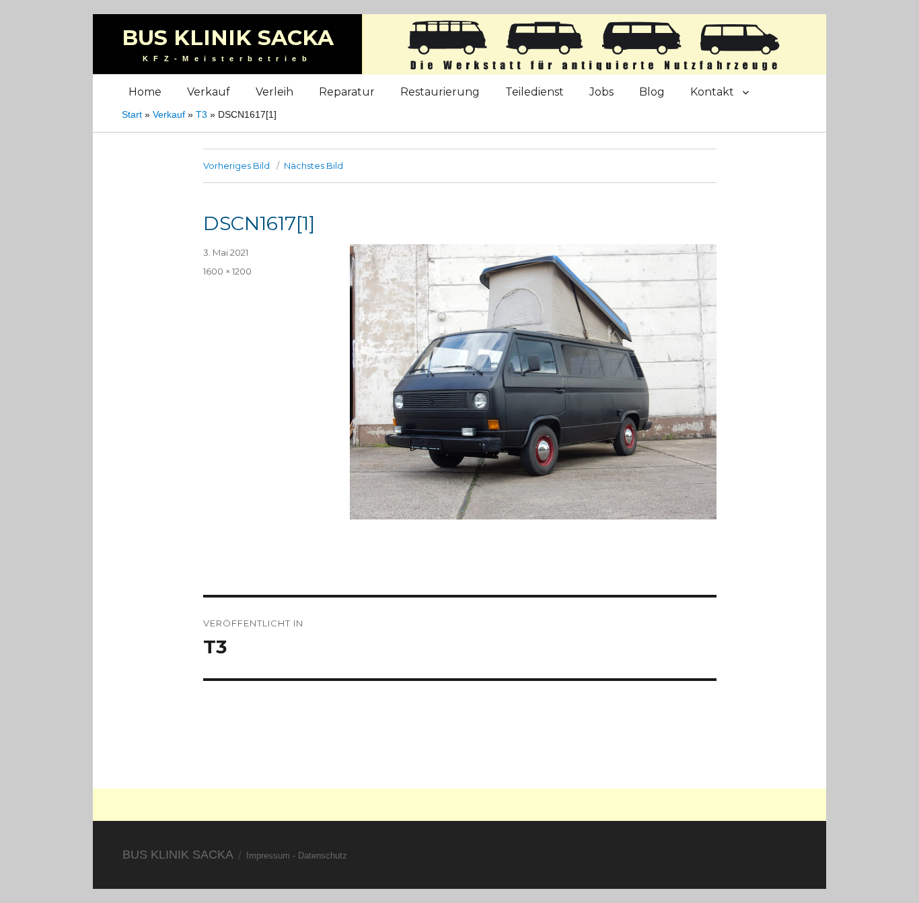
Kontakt (712, 91)
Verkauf (208, 91)
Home (144, 91)
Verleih (274, 91)
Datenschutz (322, 856)
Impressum (268, 856)
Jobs (601, 91)
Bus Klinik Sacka (228, 37)
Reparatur (347, 91)
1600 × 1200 (227, 271)
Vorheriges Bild (236, 165)
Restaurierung (440, 91)
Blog (652, 91)
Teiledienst (534, 91)
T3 (201, 114)
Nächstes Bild (313, 165)
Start (132, 114)
